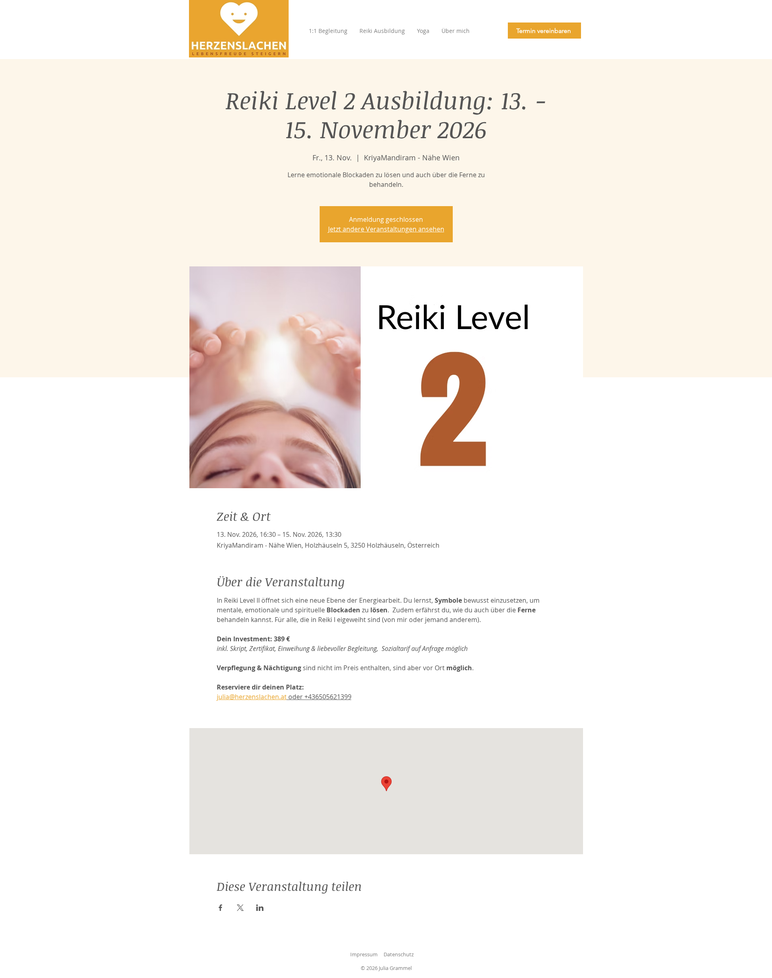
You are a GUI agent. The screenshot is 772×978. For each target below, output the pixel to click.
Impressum (364, 954)
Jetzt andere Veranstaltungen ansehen (386, 229)
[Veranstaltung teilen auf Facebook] (220, 907)
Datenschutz (399, 954)
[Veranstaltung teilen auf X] (240, 907)
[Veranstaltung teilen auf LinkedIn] (260, 907)
